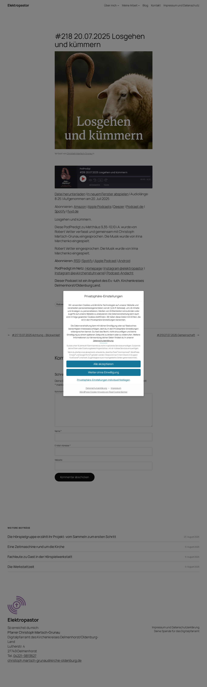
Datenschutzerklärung (103, 340)
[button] (103, 372)
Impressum (116, 388)
